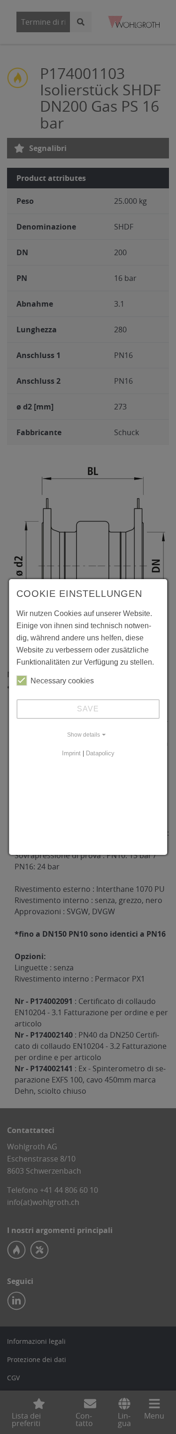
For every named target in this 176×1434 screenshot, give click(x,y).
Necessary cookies (62, 681)
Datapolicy (100, 753)
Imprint (71, 753)
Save (88, 709)
